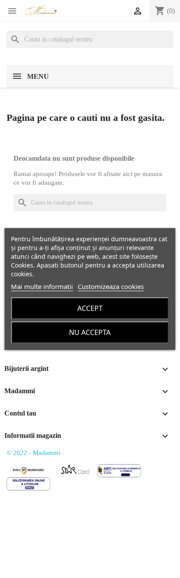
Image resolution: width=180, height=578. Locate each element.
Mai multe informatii (42, 286)
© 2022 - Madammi (33, 452)
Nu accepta (90, 332)
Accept (90, 308)
